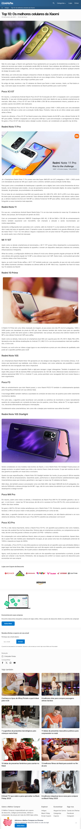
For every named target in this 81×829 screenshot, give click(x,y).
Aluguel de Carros (60, 810)
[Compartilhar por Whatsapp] (10, 663)
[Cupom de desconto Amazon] (41, 586)
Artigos (7, 8)
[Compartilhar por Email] (15, 663)
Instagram (70, 816)
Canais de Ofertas (73, 810)
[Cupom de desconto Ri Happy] (41, 577)
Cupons (56, 816)
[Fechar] (76, 823)
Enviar (20, 642)
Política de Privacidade (51, 646)
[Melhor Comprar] (27, 3)
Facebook (70, 813)
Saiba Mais (8, 623)
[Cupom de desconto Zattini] (72, 577)
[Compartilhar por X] (6, 663)
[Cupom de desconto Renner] (9, 577)
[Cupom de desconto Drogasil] (30, 577)
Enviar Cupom (46, 816)
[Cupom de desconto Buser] (51, 577)
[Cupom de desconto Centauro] (62, 577)
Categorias (57, 813)
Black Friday (45, 813)
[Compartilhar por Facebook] (2, 663)
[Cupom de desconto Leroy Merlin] (20, 577)
